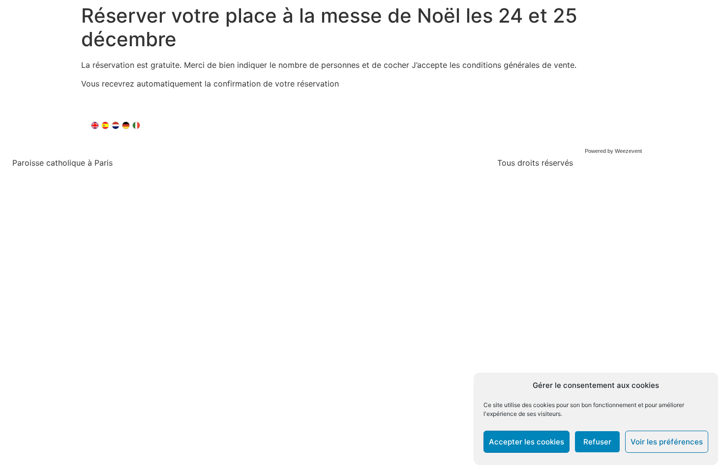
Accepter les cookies (526, 441)
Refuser (597, 441)
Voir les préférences (667, 441)
